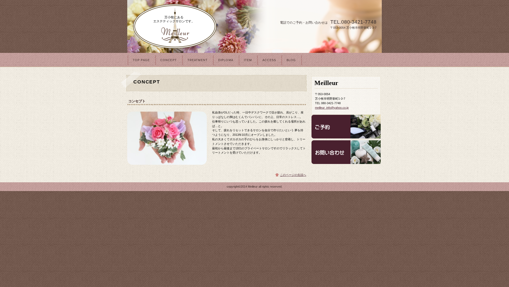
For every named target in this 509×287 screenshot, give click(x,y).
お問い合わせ (346, 152)
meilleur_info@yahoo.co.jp (332, 107)
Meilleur (175, 26)
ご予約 (346, 126)
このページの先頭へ (293, 174)
